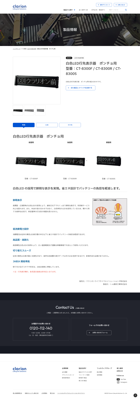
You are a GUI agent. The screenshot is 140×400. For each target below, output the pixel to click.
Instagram (123, 382)
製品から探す (68, 10)
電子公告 (52, 393)
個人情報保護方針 (17, 393)
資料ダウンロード (105, 5)
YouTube (123, 379)
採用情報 (99, 375)
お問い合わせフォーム (100, 333)
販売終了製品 (83, 378)
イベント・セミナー (98, 10)
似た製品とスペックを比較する (81, 88)
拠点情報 (99, 372)
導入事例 (120, 368)
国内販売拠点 (66, 378)
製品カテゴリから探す (85, 372)
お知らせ (120, 371)
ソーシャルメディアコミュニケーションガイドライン (71, 393)
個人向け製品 (83, 381)
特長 (23, 125)
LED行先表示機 (31, 49)
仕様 (46, 125)
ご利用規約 (44, 393)
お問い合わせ (121, 5)
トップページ (16, 49)
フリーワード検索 (84, 375)
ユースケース (83, 10)
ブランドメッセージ (68, 375)
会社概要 (64, 372)
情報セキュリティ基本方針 (32, 393)
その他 (70, 125)
